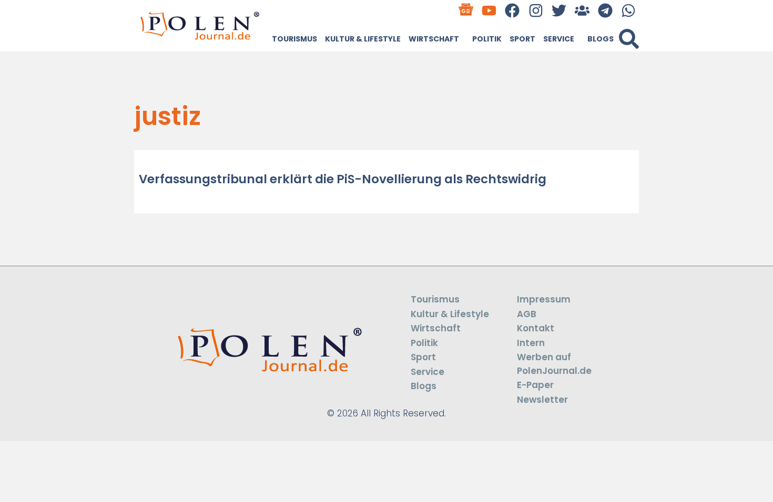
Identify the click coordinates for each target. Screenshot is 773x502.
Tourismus (294, 39)
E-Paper (535, 385)
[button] (629, 39)
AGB (526, 314)
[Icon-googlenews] (466, 10)
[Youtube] (489, 10)
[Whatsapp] (628, 10)
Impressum (544, 299)
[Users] (582, 10)
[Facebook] (512, 10)
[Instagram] (535, 10)
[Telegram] (605, 10)
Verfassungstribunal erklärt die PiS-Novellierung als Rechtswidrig (342, 179)
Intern (531, 343)
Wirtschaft (434, 39)
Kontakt (535, 328)
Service (558, 39)
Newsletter (542, 399)
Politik (487, 39)
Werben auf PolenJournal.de (554, 364)
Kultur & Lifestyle (363, 39)
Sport (522, 39)
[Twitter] (558, 10)
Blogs (600, 39)
